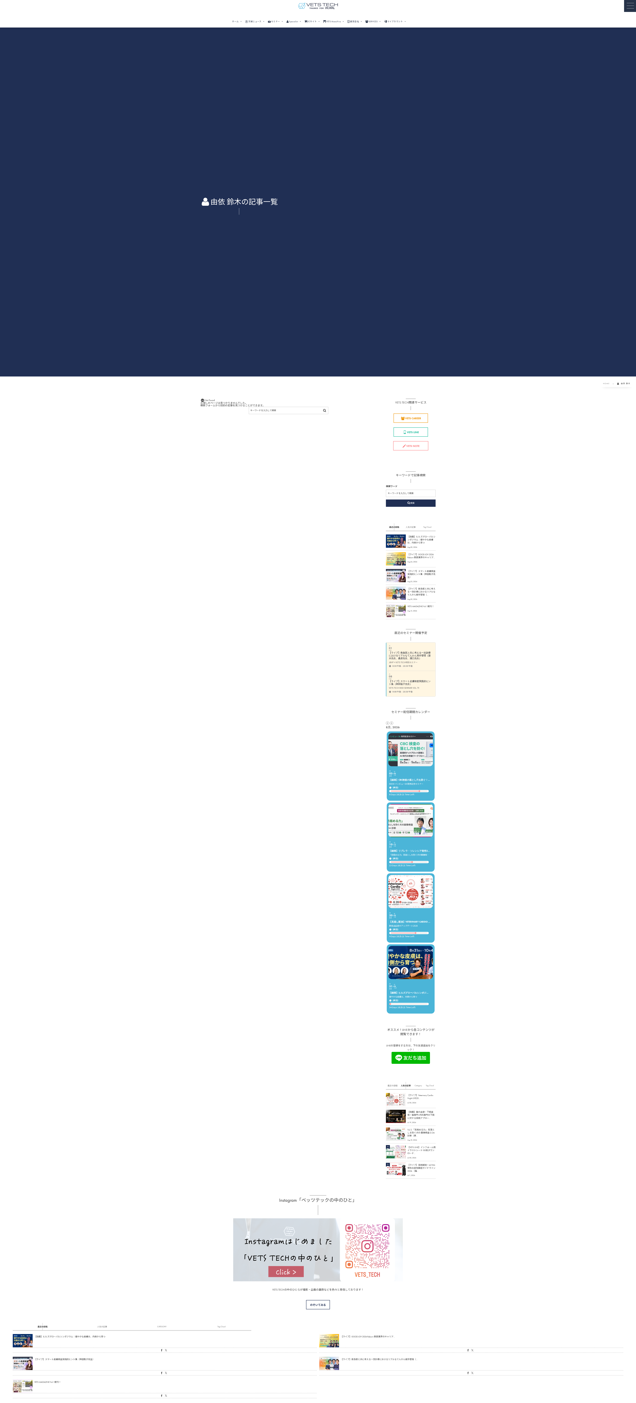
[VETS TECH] (318, 5)
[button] (630, 6)
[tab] (394, 527)
